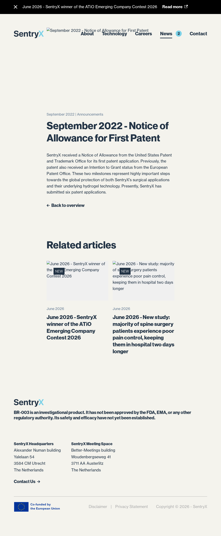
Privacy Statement (131, 506)
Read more (172, 6)
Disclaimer (98, 506)
